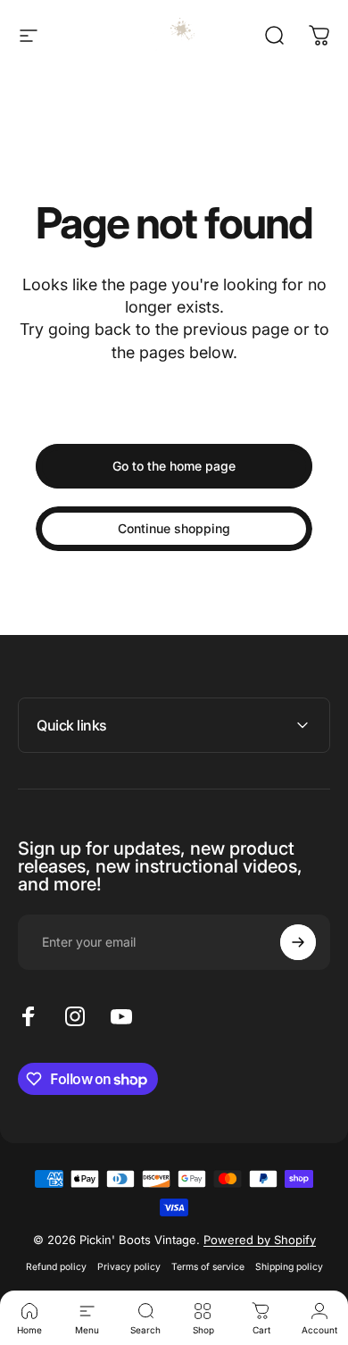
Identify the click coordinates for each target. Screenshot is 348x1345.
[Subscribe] (298, 942)
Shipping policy (289, 1267)
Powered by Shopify (259, 1239)
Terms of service (207, 1267)
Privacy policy (129, 1267)
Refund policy (56, 1267)
